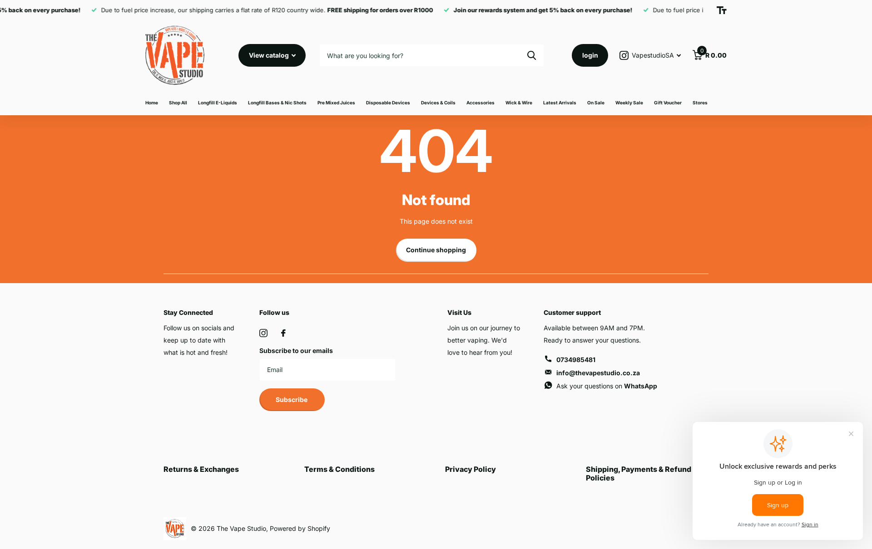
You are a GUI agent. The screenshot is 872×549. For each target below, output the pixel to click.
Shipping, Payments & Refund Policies (638, 473)
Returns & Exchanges (201, 469)
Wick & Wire (518, 102)
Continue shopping (436, 250)
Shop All (178, 102)
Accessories (480, 102)
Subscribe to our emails (296, 350)
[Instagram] (263, 333)
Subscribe (292, 399)
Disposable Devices (388, 102)
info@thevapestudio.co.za (598, 373)
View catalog (269, 55)
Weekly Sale (629, 102)
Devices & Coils (438, 102)
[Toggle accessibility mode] (722, 10)
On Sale (595, 102)
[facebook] (283, 333)
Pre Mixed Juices (336, 102)
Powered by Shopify (300, 528)
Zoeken (531, 55)
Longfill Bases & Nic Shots (277, 102)
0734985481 (575, 359)
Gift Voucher (668, 102)
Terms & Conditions (339, 469)
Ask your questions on (606, 386)
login (590, 55)
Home (151, 102)
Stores (700, 102)
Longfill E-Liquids (217, 102)
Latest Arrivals (559, 102)
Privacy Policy (470, 469)
